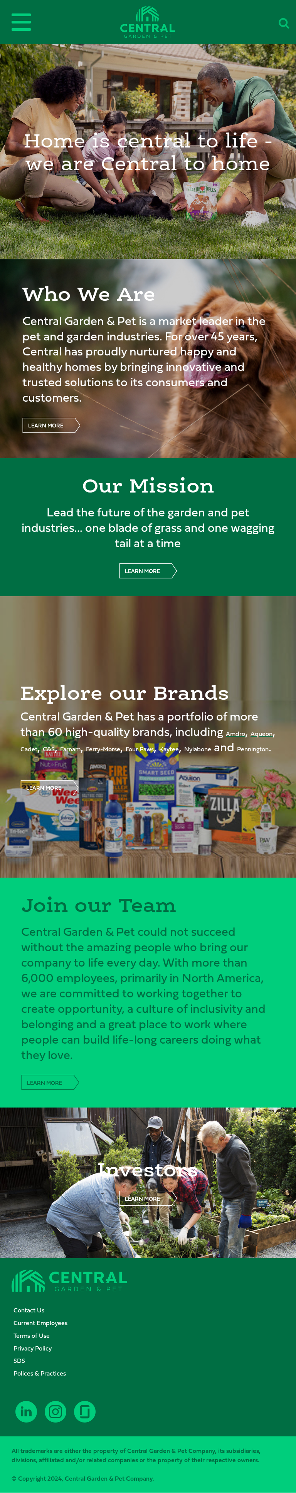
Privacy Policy (32, 1348)
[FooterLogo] (69, 1282)
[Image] (148, 22)
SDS (19, 1360)
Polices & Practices (39, 1373)
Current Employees (40, 1322)
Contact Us (28, 1310)
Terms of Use (31, 1335)
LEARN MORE (45, 425)
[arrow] (276, 1486)
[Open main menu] (21, 22)
